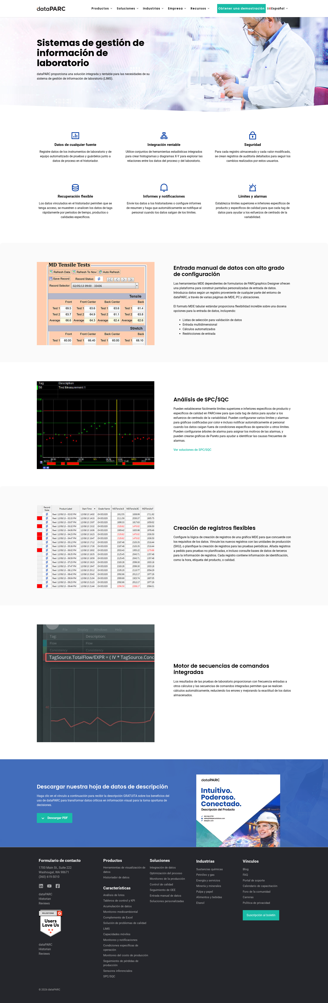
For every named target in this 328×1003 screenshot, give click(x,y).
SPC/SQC (109, 976)
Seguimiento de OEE (163, 890)
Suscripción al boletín (261, 915)
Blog (245, 869)
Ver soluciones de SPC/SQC (192, 450)
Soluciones (126, 8)
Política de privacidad (256, 903)
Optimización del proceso (166, 873)
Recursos (198, 8)
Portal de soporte (254, 880)
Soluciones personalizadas (167, 901)
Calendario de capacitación (260, 886)
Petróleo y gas (205, 874)
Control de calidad (161, 884)
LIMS (106, 928)
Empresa (175, 8)
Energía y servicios (208, 880)
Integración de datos (163, 867)
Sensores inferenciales (117, 971)
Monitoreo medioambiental (120, 912)
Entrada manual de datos (165, 895)
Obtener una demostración (241, 8)
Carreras (248, 897)
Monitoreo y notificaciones (120, 940)
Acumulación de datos (117, 906)
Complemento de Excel (118, 917)
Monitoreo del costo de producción (125, 955)
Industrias (151, 8)
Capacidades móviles (116, 934)
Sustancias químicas (209, 869)
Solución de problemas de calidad (124, 923)
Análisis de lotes (114, 895)
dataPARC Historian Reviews (45, 898)
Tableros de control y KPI (119, 900)
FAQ (245, 874)
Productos (100, 8)
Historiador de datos (116, 877)
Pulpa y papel (204, 891)
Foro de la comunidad (256, 891)
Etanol (200, 903)
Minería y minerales (208, 886)
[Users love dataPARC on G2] (50, 936)
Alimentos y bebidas (209, 897)
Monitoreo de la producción (167, 878)
